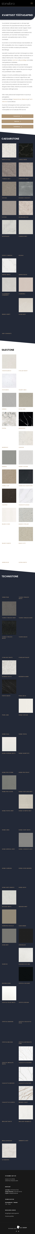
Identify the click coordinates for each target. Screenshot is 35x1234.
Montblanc (6, 236)
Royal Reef (22, 409)
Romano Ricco (7, 676)
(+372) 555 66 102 (17, 1191)
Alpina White (23, 562)
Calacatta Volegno (25, 1062)
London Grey (23, 236)
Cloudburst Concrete (6, 294)
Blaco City (22, 543)
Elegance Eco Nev (24, 964)
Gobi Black (22, 945)
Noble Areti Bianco (8, 887)
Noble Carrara (7, 868)
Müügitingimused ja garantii (12, 1213)
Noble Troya (23, 734)
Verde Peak (5, 597)
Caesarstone (17, 99)
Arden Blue (5, 562)
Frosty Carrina (7, 255)
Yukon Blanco (6, 370)
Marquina (22, 428)
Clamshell (22, 293)
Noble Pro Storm (7, 772)
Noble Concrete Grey (26, 849)
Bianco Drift (6, 314)
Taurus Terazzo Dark (25, 617)
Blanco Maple (6, 543)
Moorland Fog (23, 217)
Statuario (5, 390)
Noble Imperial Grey (8, 849)
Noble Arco (22, 887)
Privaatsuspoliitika (9, 1216)
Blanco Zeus (6, 524)
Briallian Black (7, 1140)
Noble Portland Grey (25, 791)
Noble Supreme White (8, 753)
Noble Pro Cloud (7, 791)
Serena (4, 409)
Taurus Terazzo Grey (9, 617)
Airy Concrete (6, 333)
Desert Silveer (23, 466)
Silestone (24, 99)
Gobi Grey (5, 945)
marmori (15, 60)
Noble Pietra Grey (8, 810)
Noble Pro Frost (24, 772)
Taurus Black (23, 637)
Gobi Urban (22, 925)
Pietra (4, 428)
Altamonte (5, 1159)
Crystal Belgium (7, 1042)
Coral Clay (5, 485)
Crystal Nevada (24, 1002)
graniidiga (23, 60)
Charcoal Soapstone (26, 485)
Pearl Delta (22, 695)
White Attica (6, 159)
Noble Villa (5, 734)
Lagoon (21, 447)
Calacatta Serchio (8, 1083)
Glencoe (5, 964)
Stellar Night (23, 370)
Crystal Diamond (7, 1021)
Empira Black (23, 274)
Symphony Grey (24, 178)
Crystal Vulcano (24, 983)
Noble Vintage (23, 715)
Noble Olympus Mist (25, 810)
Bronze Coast (23, 1102)
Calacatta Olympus (8, 1102)
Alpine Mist (22, 314)
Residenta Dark (24, 676)
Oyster (4, 217)
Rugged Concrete (24, 198)
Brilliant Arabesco (25, 1121)
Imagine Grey (23, 906)
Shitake (4, 198)
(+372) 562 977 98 (14, 1190)
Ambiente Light (23, 1140)
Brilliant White (7, 1121)
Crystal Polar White (8, 1002)
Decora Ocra (6, 983)
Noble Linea (5, 830)
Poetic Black (6, 695)
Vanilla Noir (23, 159)
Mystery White (6, 906)
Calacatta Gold (24, 505)
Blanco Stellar (24, 524)
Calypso (4, 505)
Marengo (5, 447)
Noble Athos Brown (25, 868)
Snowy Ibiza (22, 390)
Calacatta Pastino (25, 1083)
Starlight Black (24, 657)
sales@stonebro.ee (13, 1193)
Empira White (6, 274)
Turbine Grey (6, 178)
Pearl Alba (5, 715)
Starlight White (7, 657)
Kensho (4, 466)
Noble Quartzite (24, 753)
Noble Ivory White (24, 830)
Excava (21, 255)
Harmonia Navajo (8, 925)
